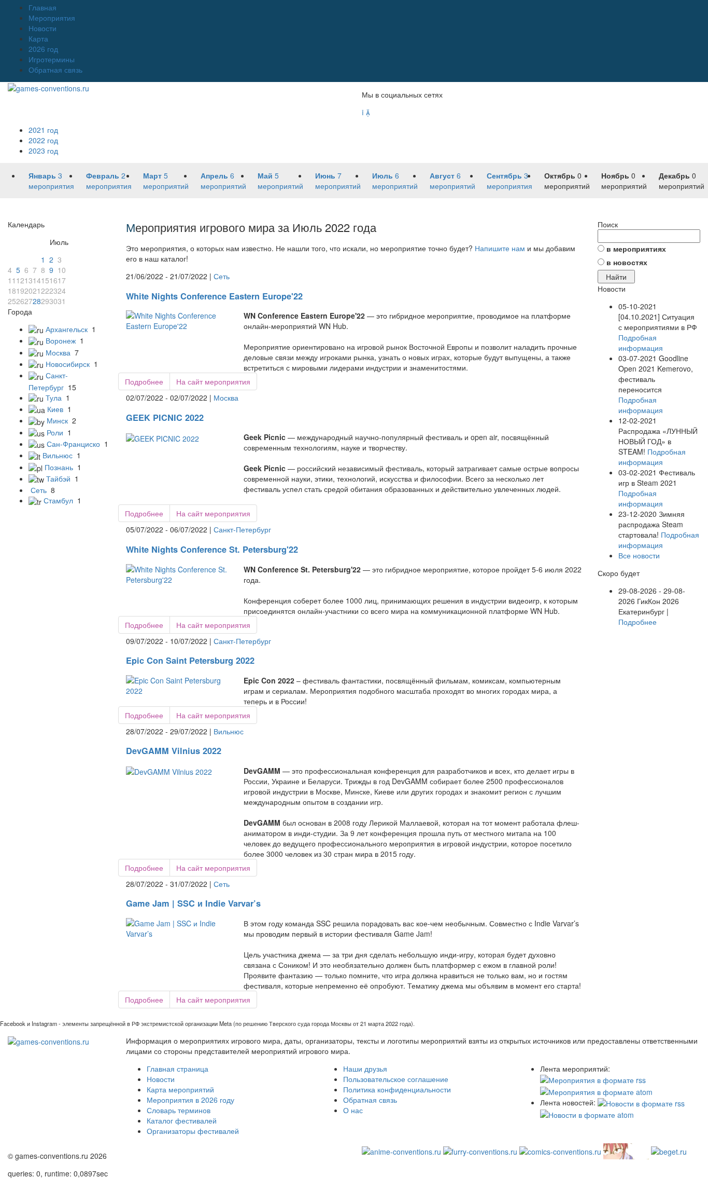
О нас (353, 1110)
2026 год (43, 49)
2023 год (43, 150)
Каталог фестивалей (182, 1120)
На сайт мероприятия (213, 381)
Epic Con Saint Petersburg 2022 (190, 660)
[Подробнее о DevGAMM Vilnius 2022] (169, 770)
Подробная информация (640, 342)
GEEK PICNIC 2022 (165, 417)
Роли (55, 432)
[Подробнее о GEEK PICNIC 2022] (162, 437)
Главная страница (177, 1068)
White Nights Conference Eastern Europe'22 (214, 296)
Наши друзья (365, 1068)
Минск (57, 420)
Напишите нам (500, 248)
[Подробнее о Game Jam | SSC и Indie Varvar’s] (177, 927)
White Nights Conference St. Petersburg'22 (212, 549)
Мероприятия (52, 17)
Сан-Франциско (73, 444)
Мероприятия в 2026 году (190, 1099)
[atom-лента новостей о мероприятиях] (587, 1113)
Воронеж (61, 340)
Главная (42, 7)
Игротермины (52, 59)
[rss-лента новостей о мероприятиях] (641, 1102)
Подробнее (144, 381)
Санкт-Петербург (242, 529)
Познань (59, 467)
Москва (58, 352)
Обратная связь (55, 69)
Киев (55, 409)
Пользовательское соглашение (395, 1079)
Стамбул (58, 500)
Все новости (639, 555)
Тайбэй (58, 478)
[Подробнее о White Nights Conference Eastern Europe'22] (177, 319)
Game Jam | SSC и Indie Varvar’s (193, 903)
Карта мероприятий (180, 1089)
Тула (54, 397)
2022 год (43, 140)
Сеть (39, 490)
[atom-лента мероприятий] (596, 1090)
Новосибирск (68, 364)
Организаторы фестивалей (193, 1131)
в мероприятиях (636, 248)
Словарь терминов (178, 1110)
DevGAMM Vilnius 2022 (173, 751)
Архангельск (67, 329)
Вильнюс (58, 455)
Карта (38, 38)
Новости (42, 28)
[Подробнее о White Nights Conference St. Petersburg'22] (177, 573)
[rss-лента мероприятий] (593, 1079)
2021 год (43, 130)
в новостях (626, 262)
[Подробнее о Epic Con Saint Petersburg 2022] (177, 684)
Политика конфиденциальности (397, 1089)
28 (37, 301)
